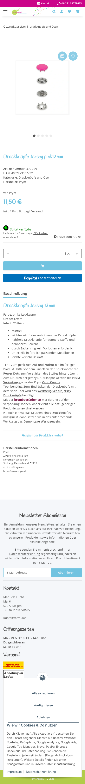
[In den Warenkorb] (6, 46)
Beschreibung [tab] (15, 294)
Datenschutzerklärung (41, 771)
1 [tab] (34, 136)
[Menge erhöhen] (76, 253)
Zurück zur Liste (16, 26)
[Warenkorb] (77, 11)
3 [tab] (42, 136)
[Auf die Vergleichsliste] (62, 56)
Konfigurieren (43, 705)
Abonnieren (66, 573)
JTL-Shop (49, 778)
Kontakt (45, 3)
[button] (55, 11)
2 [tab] (38, 136)
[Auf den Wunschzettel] (73, 56)
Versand (37, 211)
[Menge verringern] (8, 253)
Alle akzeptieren (43, 693)
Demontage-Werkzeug (39, 421)
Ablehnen (43, 717)
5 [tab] (51, 136)
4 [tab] (46, 136)
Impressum (14, 771)
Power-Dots (11, 373)
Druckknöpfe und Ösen (35, 177)
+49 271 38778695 (71, 3)
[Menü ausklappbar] (5, 9)
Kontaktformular (14, 618)
